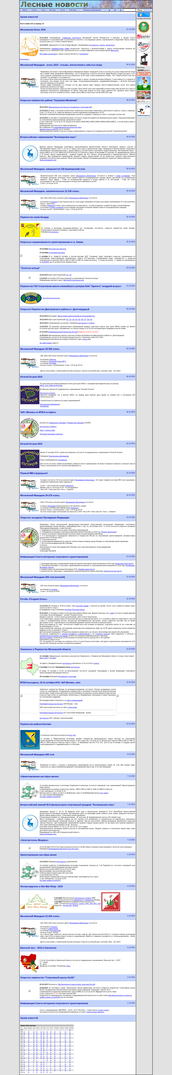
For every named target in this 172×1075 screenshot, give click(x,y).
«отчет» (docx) (103, 1010)
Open (42, 430)
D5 (79, 320)
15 (24, 1042)
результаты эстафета (48, 427)
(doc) (71, 735)
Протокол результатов (51, 298)
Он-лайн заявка (46, 343)
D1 (67, 275)
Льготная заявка (46, 638)
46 (41, 1044)
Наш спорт (52, 10)
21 (70, 1032)
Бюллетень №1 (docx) (113, 571)
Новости (24, 10)
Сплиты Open (50, 430)
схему (112, 613)
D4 (76, 320)
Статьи (43, 10)
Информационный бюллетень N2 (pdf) (63, 332)
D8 (88, 320)
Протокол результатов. (57, 249)
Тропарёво (52, 506)
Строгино (53, 202)
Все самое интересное (48, 54)
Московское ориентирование (92, 10)
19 (36, 1054)
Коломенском (55, 931)
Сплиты (52, 393)
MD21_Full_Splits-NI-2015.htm (51, 385)
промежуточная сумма (60, 49)
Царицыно (69, 486)
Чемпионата (78, 900)
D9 (91, 320)
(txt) (74, 735)
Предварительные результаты (51, 704)
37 (33, 1034)
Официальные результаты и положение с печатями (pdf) (70, 107)
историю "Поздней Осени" (75, 610)
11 (65, 1044)
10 (28, 1040)
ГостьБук (34, 10)
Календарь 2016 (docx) (124, 564)
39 (60, 1042)
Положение (44, 406)
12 (28, 1048)
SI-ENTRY (45, 262)
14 (47, 1044)
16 (70, 1030)
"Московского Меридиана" (86, 176)
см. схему (104, 793)
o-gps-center (72, 707)
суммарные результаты (71, 38)
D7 (85, 320)
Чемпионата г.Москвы (57, 423)
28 (65, 1032)
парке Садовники (123, 176)
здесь (85, 339)
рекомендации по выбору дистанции (54, 636)
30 (54, 1032)
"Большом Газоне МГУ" (57, 361)
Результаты (44, 393)
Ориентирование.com (48, 160)
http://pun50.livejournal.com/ (73, 280)
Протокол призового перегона (51, 434)
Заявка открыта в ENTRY (49, 129)
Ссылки (62, 10)
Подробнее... (25, 59)
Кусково (53, 363)
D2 (70, 320)
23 (24, 1038)
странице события (102, 634)
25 (47, 1032)
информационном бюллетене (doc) (68, 127)
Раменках (51, 205)
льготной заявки (82, 606)
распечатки (110, 45)
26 (33, 1038)
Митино (53, 359)
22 (36, 1034)
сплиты (102, 45)
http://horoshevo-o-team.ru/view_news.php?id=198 (76, 984)
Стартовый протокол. (57, 253)
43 (54, 1042)
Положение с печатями (67, 676)
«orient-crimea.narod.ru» (95, 1012)
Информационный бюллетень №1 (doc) (63, 849)
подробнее (84, 54)
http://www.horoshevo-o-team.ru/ (120, 995)
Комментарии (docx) (86, 569)
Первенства (89, 900)
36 (33, 1032)
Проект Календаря (109, 532)
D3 (73, 320)
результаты (94, 45)
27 (47, 1034)
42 (43, 1042)
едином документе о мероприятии (76, 634)
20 (28, 1038)
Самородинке (53, 929)
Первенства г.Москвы (75, 423)
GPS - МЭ (89, 904)
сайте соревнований (74, 700)
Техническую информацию (59, 456)
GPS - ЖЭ (97, 904)
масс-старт (44, 658)
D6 (82, 320)
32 (43, 1032)
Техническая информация (50, 404)
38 (41, 1036)
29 (28, 1032)
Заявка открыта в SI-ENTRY (50, 997)
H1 (70, 275)
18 (47, 1036)
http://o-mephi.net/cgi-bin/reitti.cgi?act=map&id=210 (76, 316)
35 (41, 1032)
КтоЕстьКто (73, 10)
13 (24, 1044)
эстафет (53, 658)
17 (50, 1034)
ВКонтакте (115, 50)
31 (54, 1038)
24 (60, 1032)
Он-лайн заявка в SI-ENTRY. (50, 797)
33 (36, 1032)
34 (50, 1032)
